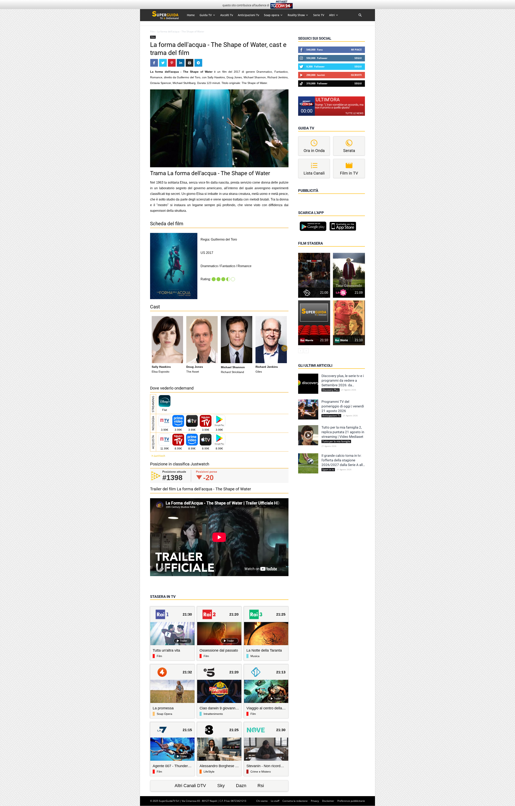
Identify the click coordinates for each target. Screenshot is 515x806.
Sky (221, 785)
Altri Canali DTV (190, 785)
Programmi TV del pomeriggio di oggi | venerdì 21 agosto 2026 (342, 406)
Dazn (241, 785)
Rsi (261, 785)
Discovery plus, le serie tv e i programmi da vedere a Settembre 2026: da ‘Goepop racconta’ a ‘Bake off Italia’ (342, 381)
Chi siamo (262, 801)
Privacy (315, 801)
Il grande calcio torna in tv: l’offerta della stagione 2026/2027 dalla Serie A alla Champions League (343, 460)
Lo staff (275, 801)
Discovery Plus (330, 390)
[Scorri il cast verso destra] (284, 348)
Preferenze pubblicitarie (351, 801)
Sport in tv (328, 469)
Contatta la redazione (295, 801)
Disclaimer (328, 801)
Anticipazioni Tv (331, 415)
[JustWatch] (157, 456)
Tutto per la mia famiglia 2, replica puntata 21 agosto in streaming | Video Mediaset (342, 432)
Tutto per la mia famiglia (336, 441)
